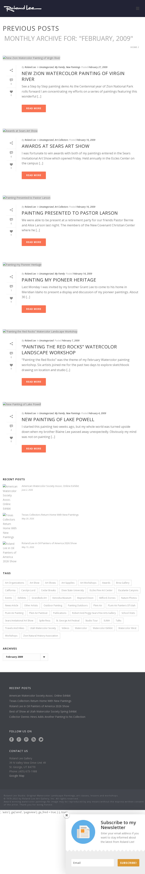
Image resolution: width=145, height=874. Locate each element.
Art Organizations (14, 582)
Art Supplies (68, 582)
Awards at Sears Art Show (55, 146)
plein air (97, 605)
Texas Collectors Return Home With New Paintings (50, 514)
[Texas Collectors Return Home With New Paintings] (10, 526)
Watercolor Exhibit (103, 628)
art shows (50, 582)
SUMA (107, 620)
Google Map (16, 775)
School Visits (128, 613)
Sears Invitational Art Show (19, 620)
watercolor (81, 628)
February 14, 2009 (82, 273)
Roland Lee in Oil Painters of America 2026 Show (49, 543)
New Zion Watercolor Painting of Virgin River (73, 76)
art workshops (88, 582)
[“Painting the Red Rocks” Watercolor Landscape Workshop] (72, 331)
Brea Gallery (122, 582)
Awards (106, 582)
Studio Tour (91, 620)
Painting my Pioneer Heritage (59, 280)
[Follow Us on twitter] (41, 739)
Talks (118, 620)
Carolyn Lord (28, 590)
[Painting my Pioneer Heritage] (72, 264)
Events (8, 597)
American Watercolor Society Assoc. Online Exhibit (50, 486)
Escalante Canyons (128, 590)
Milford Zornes (107, 597)
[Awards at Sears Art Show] (72, 130)
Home (133, 47)
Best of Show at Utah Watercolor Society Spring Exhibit (43, 711)
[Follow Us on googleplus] (19, 739)
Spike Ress (44, 620)
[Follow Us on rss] (33, 739)
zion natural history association (40, 635)
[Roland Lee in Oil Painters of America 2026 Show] (10, 552)
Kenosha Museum (61, 597)
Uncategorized (46, 67)
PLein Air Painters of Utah (121, 605)
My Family (60, 67)
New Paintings (73, 67)
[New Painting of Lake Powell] (72, 404)
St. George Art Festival (67, 620)
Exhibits (22, 597)
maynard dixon (85, 597)
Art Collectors (61, 140)
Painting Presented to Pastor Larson (70, 213)
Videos (65, 628)
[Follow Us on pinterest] (26, 739)
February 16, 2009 (85, 140)
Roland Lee (30, 67)
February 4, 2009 (97, 413)
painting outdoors (78, 605)
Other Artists (31, 605)
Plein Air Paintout (38, 613)
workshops (11, 635)
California (10, 590)
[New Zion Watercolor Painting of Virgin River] (72, 58)
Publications (59, 613)
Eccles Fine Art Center (101, 590)
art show (34, 582)
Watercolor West (127, 628)
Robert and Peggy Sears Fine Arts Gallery (94, 613)
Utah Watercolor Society (43, 628)
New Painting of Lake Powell (58, 419)
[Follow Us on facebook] (11, 739)
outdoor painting (53, 605)
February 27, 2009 (98, 67)
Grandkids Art (39, 597)
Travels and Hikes (14, 628)
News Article (11, 605)
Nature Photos (129, 597)
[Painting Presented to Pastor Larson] (72, 197)
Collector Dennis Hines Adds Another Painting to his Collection (47, 717)
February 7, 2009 (70, 340)
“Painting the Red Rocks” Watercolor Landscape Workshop (69, 349)
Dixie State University (73, 590)
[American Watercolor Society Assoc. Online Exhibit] (10, 497)
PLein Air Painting (14, 613)
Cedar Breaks (48, 590)
